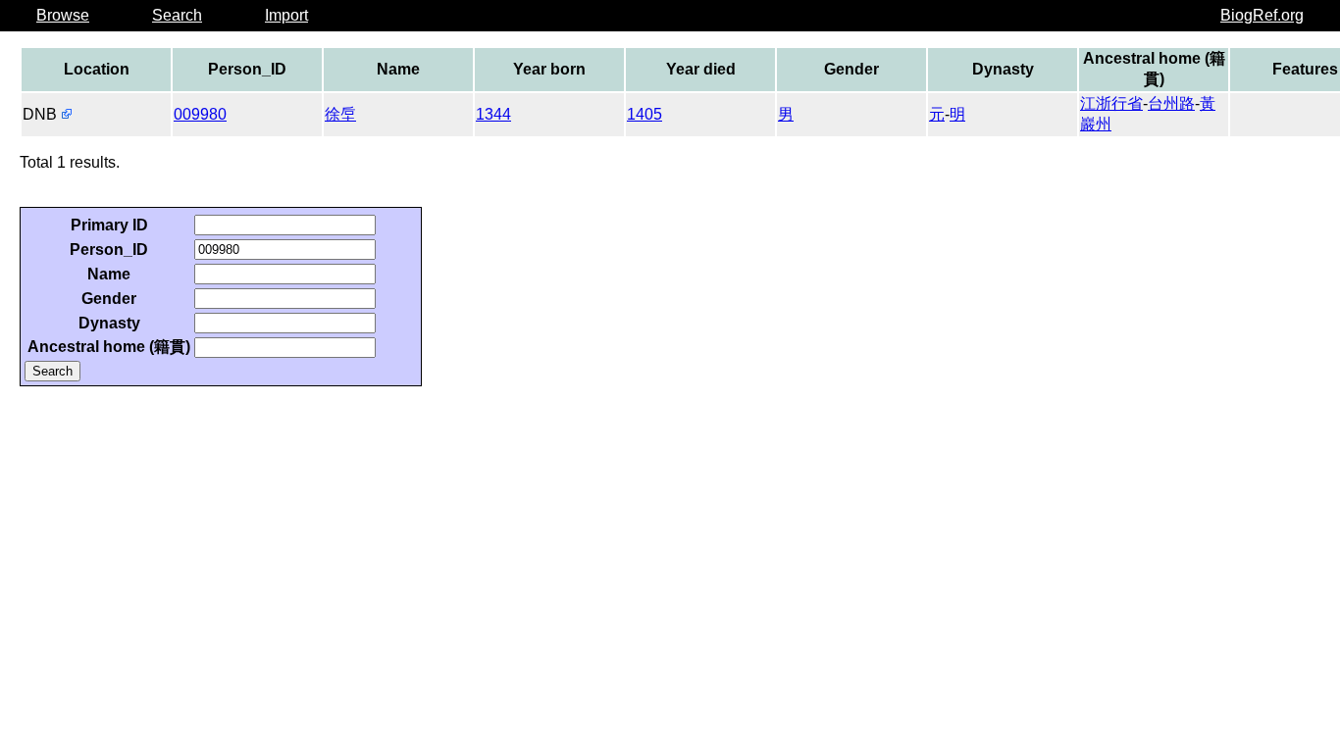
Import (286, 15)
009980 (200, 114)
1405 (644, 114)
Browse (62, 15)
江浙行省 (1111, 103)
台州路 (1171, 103)
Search (177, 15)
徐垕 (340, 114)
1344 (493, 114)
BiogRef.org (1262, 15)
